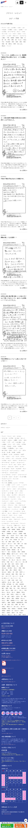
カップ (10, 464)
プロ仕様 (24, 507)
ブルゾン (10, 507)
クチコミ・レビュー (9, 6)
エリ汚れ (4, 31)
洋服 (8, 561)
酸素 (9, 602)
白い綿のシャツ (5, 578)
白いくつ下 (8, 576)
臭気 (18, 588)
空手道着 (9, 584)
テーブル (4, 497)
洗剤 (13, 41)
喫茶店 (12, 537)
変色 (17, 537)
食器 (9, 608)
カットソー (4, 464)
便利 (16, 531)
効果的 (3, 535)
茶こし (16, 590)
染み (9, 551)
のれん (10, 450)
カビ (15, 464)
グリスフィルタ (13, 472)
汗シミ (14, 555)
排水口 (23, 547)
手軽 (9, 39)
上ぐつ (23, 525)
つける (14, 446)
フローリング (22, 505)
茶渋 (25, 590)
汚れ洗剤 (8, 41)
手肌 (17, 545)
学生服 (15, 539)
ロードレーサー (14, 523)
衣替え (12, 594)
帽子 (19, 543)
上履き (3, 37)
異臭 (24, 41)
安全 (22, 539)
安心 (3, 541)
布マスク (10, 543)
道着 (22, 600)
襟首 (13, 598)
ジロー (3, 489)
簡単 (17, 584)
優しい (3, 533)
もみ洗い (21, 29)
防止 (12, 604)
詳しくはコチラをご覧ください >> (8, 681)
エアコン (23, 456)
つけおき (4, 29)
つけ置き (10, 29)
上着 (8, 527)
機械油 (8, 553)
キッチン (22, 466)
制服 (22, 37)
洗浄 (13, 564)
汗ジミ (19, 555)
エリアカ (25, 458)
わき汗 (22, 454)
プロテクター (17, 507)
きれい (25, 440)
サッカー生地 (23, 476)
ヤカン (13, 517)
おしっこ (23, 438)
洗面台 (13, 566)
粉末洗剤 (22, 584)
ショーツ (25, 484)
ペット (10, 511)
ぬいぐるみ (4, 450)
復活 (25, 543)
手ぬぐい (12, 545)
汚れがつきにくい (10, 557)
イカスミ (8, 456)
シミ (10, 33)
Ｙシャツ (9, 45)
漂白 (11, 570)
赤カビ (3, 600)
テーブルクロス (11, 497)
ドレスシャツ (5, 501)
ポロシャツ (15, 35)
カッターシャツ (20, 462)
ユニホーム (4, 519)
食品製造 (4, 608)
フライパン (10, 505)
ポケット (4, 513)
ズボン (21, 491)
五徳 (20, 527)
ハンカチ (9, 35)
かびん (20, 440)
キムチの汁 (18, 468)
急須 (3, 545)
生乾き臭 (8, 574)
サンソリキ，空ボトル (7, 480)
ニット (16, 501)
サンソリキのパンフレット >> (7, 668)
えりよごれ (4, 438)
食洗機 (25, 608)
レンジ (3, 521)
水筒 (26, 553)
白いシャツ (15, 576)
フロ (16, 505)
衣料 (8, 594)
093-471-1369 (6, 643)
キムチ (12, 468)
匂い (8, 535)
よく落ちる (4, 454)
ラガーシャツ (17, 519)
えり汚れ (13, 27)
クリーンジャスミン (14, 470)
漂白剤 (15, 570)
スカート (9, 489)
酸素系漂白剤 (20, 602)
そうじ (9, 444)
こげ (13, 442)
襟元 (25, 596)
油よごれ (19, 559)
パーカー (4, 505)
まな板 (13, 452)
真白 (14, 582)
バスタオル (18, 503)
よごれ (10, 454)
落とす (13, 592)
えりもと (19, 436)
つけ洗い (20, 446)
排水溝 (3, 549)
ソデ (16, 493)
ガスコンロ (10, 466)
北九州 (12, 535)
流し (18, 566)
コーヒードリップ (22, 474)
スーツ (11, 491)
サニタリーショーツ (6, 478)
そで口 (18, 444)
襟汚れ (10, 43)
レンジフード (10, 521)
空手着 (3, 584)
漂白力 (20, 570)
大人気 (21, 537)
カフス (19, 464)
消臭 (21, 41)
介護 (23, 527)
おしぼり (4, 440)
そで (14, 444)
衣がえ (3, 594)
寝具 (14, 541)
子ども (6, 539)
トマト (23, 497)
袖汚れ (18, 596)
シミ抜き (8, 484)
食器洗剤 (20, 608)
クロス (23, 31)
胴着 (18, 586)
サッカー (16, 476)
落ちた (3, 592)
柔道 (19, 551)
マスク (10, 515)
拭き (15, 547)
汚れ (3, 41)
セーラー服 (10, 493)
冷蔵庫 (20, 533)
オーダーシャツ (22, 460)
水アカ (21, 553)
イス (13, 456)
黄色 (20, 614)
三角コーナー (17, 525)
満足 (7, 570)
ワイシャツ (22, 523)
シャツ (13, 484)
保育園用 (21, 531)
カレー (24, 464)
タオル (19, 33)
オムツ (9, 460)
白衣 (21, 580)
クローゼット (5, 472)
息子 (7, 545)
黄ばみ (3, 45)
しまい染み (18, 442)
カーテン (4, 466)
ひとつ (15, 450)
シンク (3, 486)
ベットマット (15, 509)
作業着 (8, 531)
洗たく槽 (25, 561)
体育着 (23, 529)
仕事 (9, 529)
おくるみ (17, 438)
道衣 (26, 600)
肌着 (15, 586)
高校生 (8, 612)
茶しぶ (21, 590)
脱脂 (7, 588)
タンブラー (14, 495)
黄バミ (15, 614)
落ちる (8, 592)
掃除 (12, 39)
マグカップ (4, 515)
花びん (7, 590)
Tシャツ (4, 27)
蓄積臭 (18, 592)
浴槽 (22, 566)
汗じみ (19, 39)
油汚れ (24, 559)
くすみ (19, 27)
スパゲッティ (5, 491)
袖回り (13, 596)
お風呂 (15, 440)
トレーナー (13, 499)
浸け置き (10, 568)
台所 (3, 537)
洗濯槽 (3, 566)
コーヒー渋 (4, 476)
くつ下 (8, 442)
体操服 (12, 37)
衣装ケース (18, 594)
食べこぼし (20, 43)
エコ (3, 458)
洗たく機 (4, 564)
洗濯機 (8, 566)
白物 (13, 580)
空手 (22, 582)
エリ (26, 29)
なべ (17, 448)
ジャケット (14, 486)
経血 (8, 586)
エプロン (8, 458)
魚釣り (13, 612)
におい (15, 29)
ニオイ (3, 35)
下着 (8, 37)
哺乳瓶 (7, 537)
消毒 (20, 568)
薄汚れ (23, 592)
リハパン (24, 519)
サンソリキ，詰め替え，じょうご (10, 482)
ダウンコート (22, 495)
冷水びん (15, 533)
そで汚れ (24, 444)
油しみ (13, 559)
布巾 (15, 543)
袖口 (9, 596)
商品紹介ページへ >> (5, 627)
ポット (9, 513)
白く (20, 578)
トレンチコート (5, 499)
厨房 (22, 535)
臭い (15, 588)
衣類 (3, 43)
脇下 (25, 586)
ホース (23, 511)
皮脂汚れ (4, 582)
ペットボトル (17, 511)
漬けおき (4, 572)
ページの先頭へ (25, 820)
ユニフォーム (23, 35)
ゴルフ (10, 476)
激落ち (9, 572)
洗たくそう (18, 561)
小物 (17, 541)
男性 (17, 574)
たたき (3, 446)
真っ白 (9, 582)
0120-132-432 (6, 634)
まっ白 (3, 452)
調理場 (17, 598)
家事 (10, 541)
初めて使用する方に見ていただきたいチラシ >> (11, 660)
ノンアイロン (23, 501)
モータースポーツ (6, 517)
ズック (16, 491)
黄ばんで (10, 614)
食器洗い (14, 608)
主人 (16, 527)
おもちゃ (10, 440)
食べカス (23, 606)
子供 (11, 539)
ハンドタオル (11, 503)
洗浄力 (17, 564)
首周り (22, 610)
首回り (3, 612)
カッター (13, 462)
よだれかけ (16, 454)
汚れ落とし (4, 559)
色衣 (3, 590)
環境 (3, 574)
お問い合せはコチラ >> (6, 676)
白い (3, 576)
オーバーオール (11, 31)
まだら (24, 450)
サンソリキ (4, 33)
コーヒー (14, 474)
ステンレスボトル (22, 489)
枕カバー (4, 551)
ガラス (16, 466)
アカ (3, 456)
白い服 (21, 576)
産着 (13, 574)
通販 (8, 600)
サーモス (21, 482)
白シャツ (4, 580)
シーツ (8, 486)
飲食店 (8, 610)
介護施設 (4, 529)
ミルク (20, 515)
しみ (23, 27)
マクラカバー (23, 513)
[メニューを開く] (25, 2)
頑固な (3, 606)
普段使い (14, 549)
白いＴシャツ (14, 578)
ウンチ (17, 456)
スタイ (14, 33)
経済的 (3, 586)
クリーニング (5, 470)
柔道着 (3, 553)
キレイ (18, 31)
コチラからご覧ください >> (7, 733)
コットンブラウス (6, 474)
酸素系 (13, 602)
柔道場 (23, 551)
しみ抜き (4, 444)
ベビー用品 (4, 511)
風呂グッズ (9, 606)
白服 (9, 580)
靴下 (23, 604)
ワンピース (9, 525)
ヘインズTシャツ (6, 509)
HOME (2, 6)
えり (9, 27)
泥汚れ (3, 561)
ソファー (21, 493)
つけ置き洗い (11, 448)
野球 (15, 43)
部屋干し (4, 602)
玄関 (17, 572)
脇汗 (3, 588)
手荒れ (21, 545)
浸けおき (4, 568)
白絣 (17, 580)
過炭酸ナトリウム (15, 600)
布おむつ (4, 543)
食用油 (3, 610)
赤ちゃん (23, 598)
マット (15, 515)
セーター (4, 493)
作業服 (3, 531)
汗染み (24, 39)
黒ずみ (24, 614)
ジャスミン (21, 486)
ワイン (3, 525)
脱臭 (11, 588)
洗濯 (17, 41)
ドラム (19, 499)
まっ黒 (8, 452)
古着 (25, 535)
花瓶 (12, 590)
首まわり (17, 610)
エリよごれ (18, 458)
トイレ (24, 33)
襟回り (3, 598)
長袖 (9, 604)
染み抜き (14, 551)
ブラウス (4, 507)
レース (16, 521)
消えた (15, 568)
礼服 (18, 582)
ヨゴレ (10, 519)
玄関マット (22, 572)
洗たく (12, 561)
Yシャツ (9, 436)
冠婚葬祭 (9, 533)
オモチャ (15, 460)
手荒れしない (5, 547)
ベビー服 (22, 509)
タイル (3, 495)
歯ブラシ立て (15, 553)
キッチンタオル (5, 468)
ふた (20, 450)
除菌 (16, 604)
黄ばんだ (4, 614)
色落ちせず (24, 588)
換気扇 (8, 549)
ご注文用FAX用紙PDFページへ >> (8, 645)
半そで (17, 535)
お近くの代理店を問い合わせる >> (8, 650)
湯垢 (3, 570)
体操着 (17, 37)
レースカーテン (5, 523)
